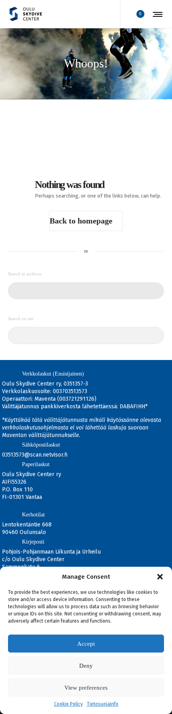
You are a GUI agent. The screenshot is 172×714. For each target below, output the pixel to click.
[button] (160, 577)
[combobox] (86, 290)
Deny (86, 666)
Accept (86, 644)
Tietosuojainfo (102, 704)
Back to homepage (81, 220)
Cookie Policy (68, 704)
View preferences (86, 687)
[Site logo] (25, 14)
